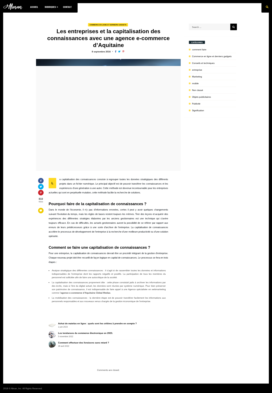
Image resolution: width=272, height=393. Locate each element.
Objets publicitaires (201, 97)
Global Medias (103, 293)
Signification (198, 110)
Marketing (197, 76)
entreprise (197, 70)
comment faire (199, 49)
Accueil (34, 6)
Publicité (196, 103)
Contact (67, 6)
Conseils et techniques (203, 63)
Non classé (197, 90)
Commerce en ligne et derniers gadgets (108, 25)
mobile (195, 83)
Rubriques (50, 6)
